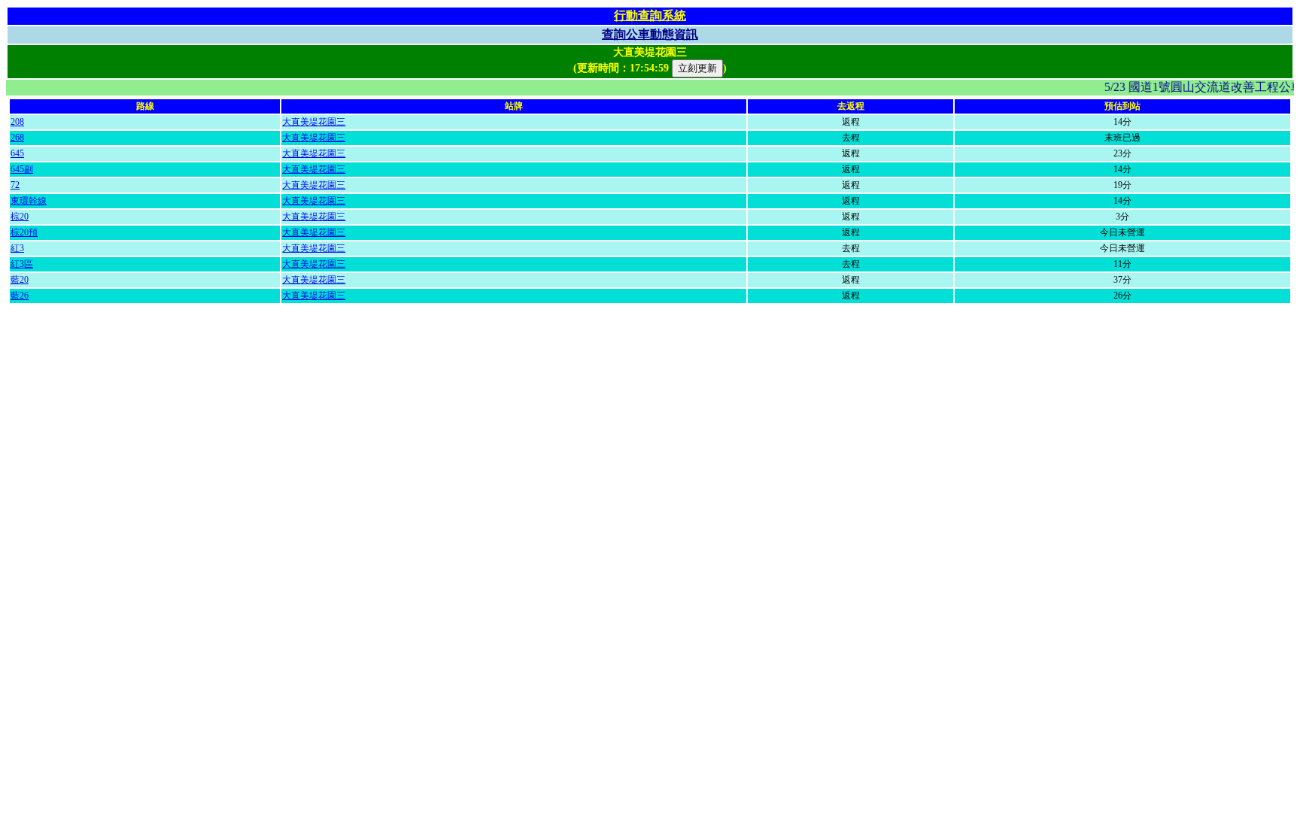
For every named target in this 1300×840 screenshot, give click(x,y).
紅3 (17, 248)
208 (17, 122)
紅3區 (22, 264)
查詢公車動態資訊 (650, 34)
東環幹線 (29, 201)
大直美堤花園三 (313, 122)
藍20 (20, 279)
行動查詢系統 (650, 15)
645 (17, 153)
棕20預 (24, 232)
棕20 (20, 216)
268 (17, 137)
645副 (22, 169)
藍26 (20, 295)
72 (15, 185)
